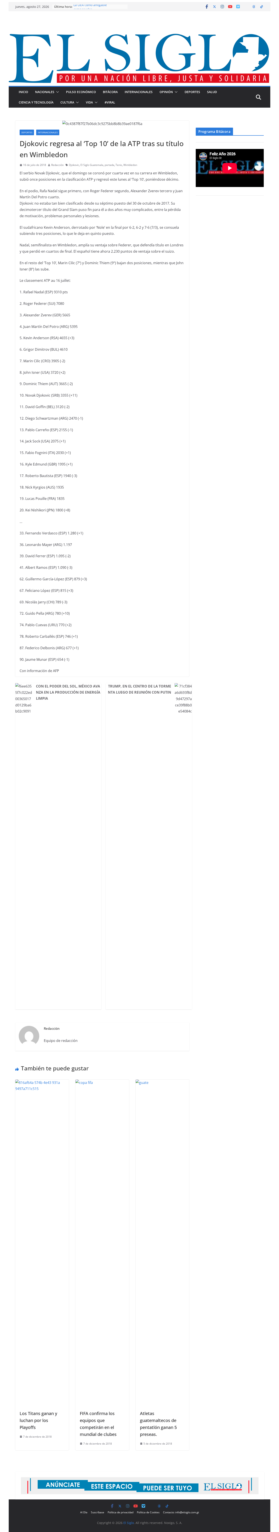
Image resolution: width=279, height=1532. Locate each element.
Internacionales (139, 92)
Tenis (119, 165)
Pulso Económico (81, 92)
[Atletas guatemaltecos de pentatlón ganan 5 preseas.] (162, 1082)
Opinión (166, 92)
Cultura (67, 102)
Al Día (83, 1512)
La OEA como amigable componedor (90, 9)
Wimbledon (130, 165)
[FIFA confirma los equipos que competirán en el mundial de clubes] (102, 1082)
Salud (212, 92)
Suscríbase (97, 1512)
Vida (89, 102)
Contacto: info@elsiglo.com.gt (181, 1512)
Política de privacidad (120, 1512)
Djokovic (74, 165)
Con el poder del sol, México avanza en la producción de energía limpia (68, 692)
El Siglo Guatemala (91, 165)
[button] (56, 92)
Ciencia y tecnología (36, 102)
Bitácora (110, 92)
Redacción (57, 165)
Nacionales (44, 92)
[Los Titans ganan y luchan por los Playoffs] (42, 1082)
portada (109, 165)
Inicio (23, 92)
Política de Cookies (148, 1512)
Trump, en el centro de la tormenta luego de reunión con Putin (139, 689)
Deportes (192, 92)
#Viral (110, 102)
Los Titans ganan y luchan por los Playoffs (38, 1420)
